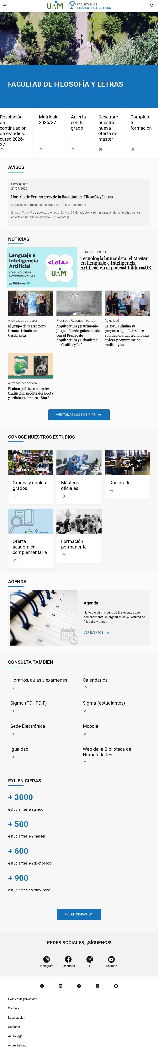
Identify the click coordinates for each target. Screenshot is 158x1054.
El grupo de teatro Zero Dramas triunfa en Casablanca (30, 317)
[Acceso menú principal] (5, 6)
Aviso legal (15, 1036)
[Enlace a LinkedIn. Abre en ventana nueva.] (79, 986)
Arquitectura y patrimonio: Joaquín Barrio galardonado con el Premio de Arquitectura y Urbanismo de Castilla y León (79, 322)
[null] (152, 6)
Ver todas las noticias (76, 415)
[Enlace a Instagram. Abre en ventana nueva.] (60, 986)
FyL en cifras (76, 914)
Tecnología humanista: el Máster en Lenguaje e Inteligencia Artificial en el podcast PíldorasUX (79, 267)
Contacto (14, 1027)
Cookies (13, 1008)
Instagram (46, 966)
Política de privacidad (22, 999)
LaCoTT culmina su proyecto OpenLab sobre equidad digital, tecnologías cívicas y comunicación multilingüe (127, 322)
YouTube (111, 966)
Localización (16, 1017)
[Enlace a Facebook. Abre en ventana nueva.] (42, 986)
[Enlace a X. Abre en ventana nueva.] (97, 986)
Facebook (68, 966)
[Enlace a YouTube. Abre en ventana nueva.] (116, 986)
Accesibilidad (17, 1045)
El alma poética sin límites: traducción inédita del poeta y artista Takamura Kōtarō (30, 379)
